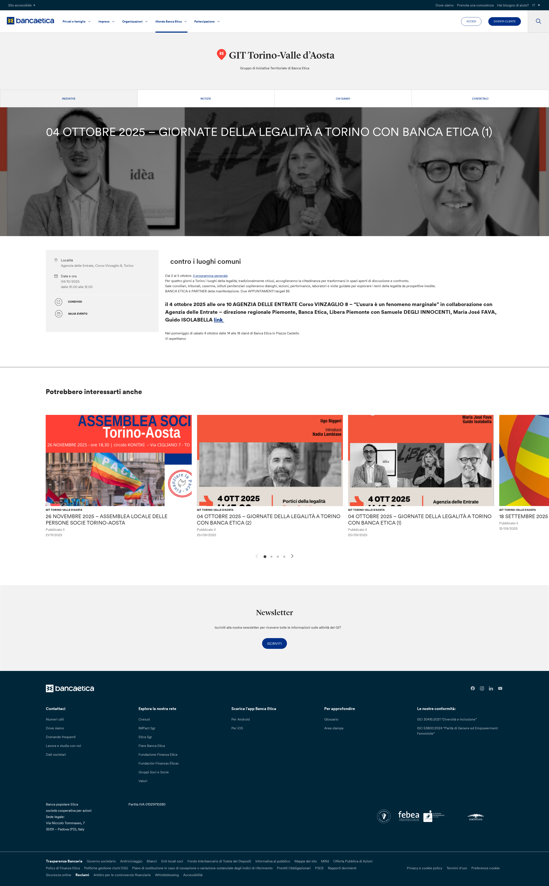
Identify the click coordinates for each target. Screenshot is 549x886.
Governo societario (101, 861)
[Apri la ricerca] (538, 21)
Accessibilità (192, 875)
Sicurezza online (58, 875)
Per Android (240, 719)
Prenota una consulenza (475, 5)
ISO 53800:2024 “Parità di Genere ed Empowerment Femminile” (457, 731)
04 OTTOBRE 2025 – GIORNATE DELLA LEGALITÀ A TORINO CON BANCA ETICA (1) (420, 519)
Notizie (206, 98)
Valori (143, 781)
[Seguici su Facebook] (473, 688)
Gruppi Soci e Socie (154, 772)
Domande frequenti (61, 737)
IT (533, 5)
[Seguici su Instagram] (482, 688)
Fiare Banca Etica (152, 745)
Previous (256, 555)
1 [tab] (264, 556)
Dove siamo (445, 5)
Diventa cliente (505, 21)
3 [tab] (277, 556)
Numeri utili (55, 719)
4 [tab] (283, 556)
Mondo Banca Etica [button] (168, 21)
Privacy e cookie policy (424, 868)
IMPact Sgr (147, 728)
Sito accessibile (20, 5)
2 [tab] (270, 556)
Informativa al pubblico (272, 861)
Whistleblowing (167, 875)
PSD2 (319, 868)
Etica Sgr (145, 737)
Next (293, 557)
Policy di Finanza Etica (63, 868)
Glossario (331, 719)
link (219, 319)
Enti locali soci (172, 861)
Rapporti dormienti (342, 868)
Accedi (471, 21)
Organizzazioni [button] (132, 21)
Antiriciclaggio (131, 861)
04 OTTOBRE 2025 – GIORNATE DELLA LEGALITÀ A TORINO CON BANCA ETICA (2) (268, 519)
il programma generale (210, 275)
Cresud (144, 719)
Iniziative (68, 98)
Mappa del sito (305, 861)
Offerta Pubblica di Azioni (353, 861)
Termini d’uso (456, 868)
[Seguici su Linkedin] (491, 688)
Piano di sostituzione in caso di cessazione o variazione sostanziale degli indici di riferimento (202, 868)
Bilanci (152, 861)
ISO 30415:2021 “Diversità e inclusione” (447, 719)
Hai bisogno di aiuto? (513, 5)
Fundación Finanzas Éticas (159, 763)
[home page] (30, 20)
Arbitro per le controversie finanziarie (122, 875)
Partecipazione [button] (204, 21)
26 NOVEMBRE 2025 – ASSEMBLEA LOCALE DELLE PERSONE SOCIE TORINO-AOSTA (106, 519)
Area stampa (333, 728)
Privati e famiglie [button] (74, 21)
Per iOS (237, 728)
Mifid (325, 861)
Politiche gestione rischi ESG (106, 868)
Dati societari (56, 754)
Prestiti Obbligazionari (294, 868)
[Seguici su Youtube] (500, 688)
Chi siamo (343, 98)
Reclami (82, 874)
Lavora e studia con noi (63, 745)
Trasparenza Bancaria (64, 861)
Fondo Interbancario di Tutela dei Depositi (219, 861)
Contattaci (480, 98)
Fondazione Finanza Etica (158, 754)
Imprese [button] (104, 21)
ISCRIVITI (274, 643)
